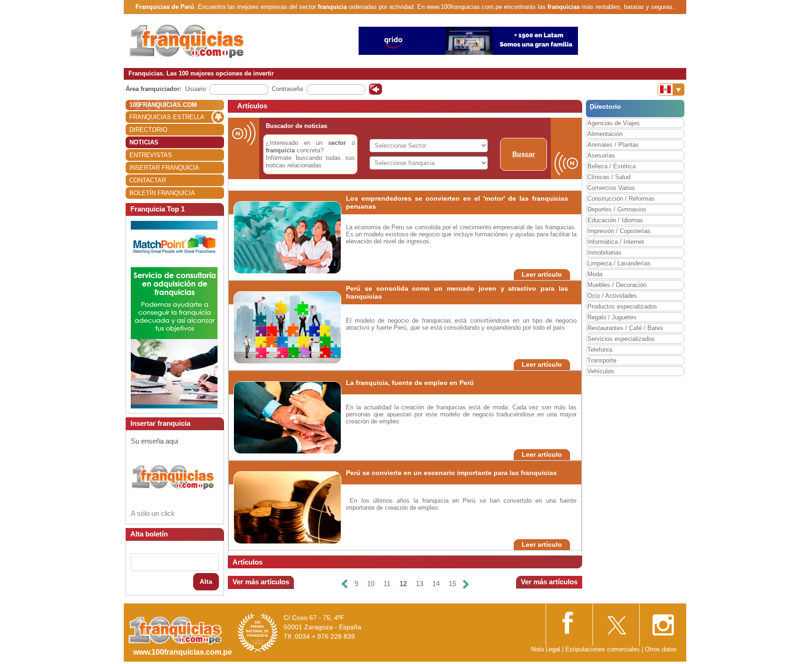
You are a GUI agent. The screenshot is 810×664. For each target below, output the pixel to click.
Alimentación (604, 133)
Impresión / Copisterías (619, 230)
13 (419, 584)
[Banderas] (671, 89)
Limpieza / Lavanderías (619, 263)
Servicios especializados (621, 338)
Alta (206, 581)
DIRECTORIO (148, 129)
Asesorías (601, 155)
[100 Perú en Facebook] (569, 621)
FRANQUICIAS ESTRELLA (166, 117)
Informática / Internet (615, 241)
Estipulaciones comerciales (603, 649)
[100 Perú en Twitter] (616, 622)
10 (371, 584)
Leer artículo (542, 274)
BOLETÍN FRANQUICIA (162, 192)
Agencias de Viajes (613, 123)
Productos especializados (622, 306)
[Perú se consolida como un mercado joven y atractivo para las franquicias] (298, 327)
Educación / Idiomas (615, 220)
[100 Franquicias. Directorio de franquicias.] (187, 40)
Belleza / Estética (611, 166)
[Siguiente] (466, 584)
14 (436, 584)
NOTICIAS (143, 142)
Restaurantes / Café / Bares (625, 328)
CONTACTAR (147, 180)
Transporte (601, 360)
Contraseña (287, 88)
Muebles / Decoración (616, 284)
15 (452, 584)
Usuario (195, 88)
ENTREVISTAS (150, 154)
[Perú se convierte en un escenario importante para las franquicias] (305, 507)
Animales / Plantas (613, 144)
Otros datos (661, 649)
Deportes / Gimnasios (616, 209)
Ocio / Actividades (612, 295)
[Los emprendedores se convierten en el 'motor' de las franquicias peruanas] (297, 237)
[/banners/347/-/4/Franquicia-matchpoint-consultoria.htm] (174, 313)
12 (403, 584)
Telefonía (599, 349)
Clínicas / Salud (608, 177)
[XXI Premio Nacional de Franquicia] (258, 632)
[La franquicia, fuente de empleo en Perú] (305, 417)
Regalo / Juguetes (612, 317)
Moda (594, 274)
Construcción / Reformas (621, 198)
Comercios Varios (611, 187)
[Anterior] (344, 584)
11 (386, 584)
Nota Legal (545, 649)
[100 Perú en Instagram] (663, 622)
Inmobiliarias (604, 252)
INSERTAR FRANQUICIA (164, 167)
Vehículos (600, 371)
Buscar (523, 154)
